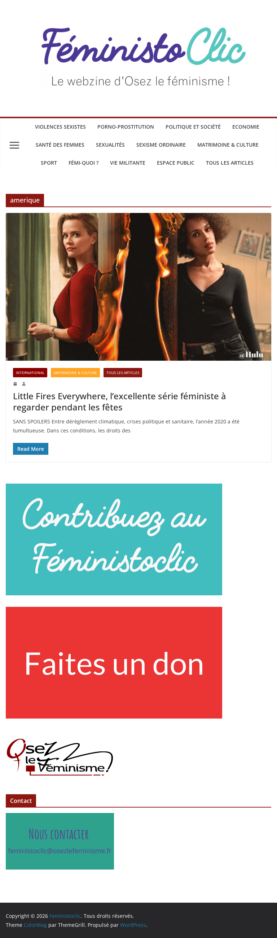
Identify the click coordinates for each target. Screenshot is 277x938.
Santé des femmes (60, 144)
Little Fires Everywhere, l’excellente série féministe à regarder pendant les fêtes (119, 401)
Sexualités (110, 144)
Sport (49, 162)
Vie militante (127, 162)
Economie (245, 126)
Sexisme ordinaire (161, 144)
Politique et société (193, 126)
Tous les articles (230, 162)
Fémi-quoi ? (83, 162)
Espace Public (175, 162)
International (30, 372)
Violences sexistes (60, 126)
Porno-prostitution (125, 126)
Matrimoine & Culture (228, 144)
